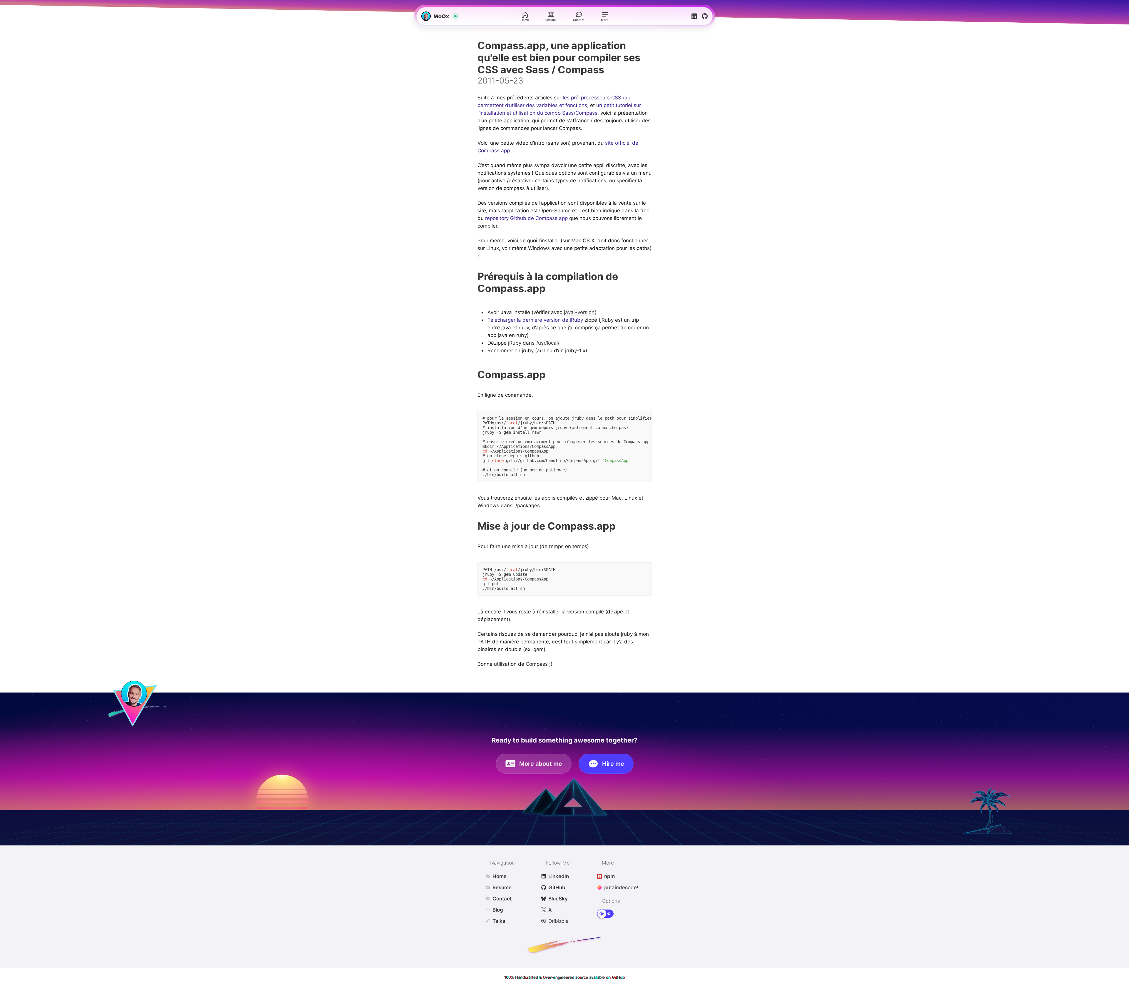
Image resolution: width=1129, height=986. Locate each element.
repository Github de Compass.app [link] (526, 218)
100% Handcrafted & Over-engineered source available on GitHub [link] (564, 977)
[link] (436, 16)
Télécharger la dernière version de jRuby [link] (535, 320)
